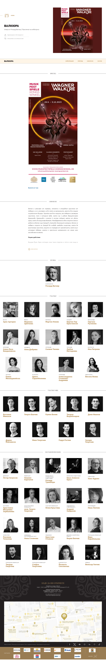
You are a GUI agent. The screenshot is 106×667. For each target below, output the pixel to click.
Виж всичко (34, 249)
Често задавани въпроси (30, 644)
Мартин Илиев (52, 322)
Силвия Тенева (52, 349)
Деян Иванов (94, 414)
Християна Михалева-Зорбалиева (8, 510)
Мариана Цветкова (28, 323)
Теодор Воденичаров (73, 415)
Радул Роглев (65, 440)
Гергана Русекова (92, 323)
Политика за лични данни (18, 644)
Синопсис (90, 61)
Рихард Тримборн (50, 481)
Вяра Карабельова (94, 538)
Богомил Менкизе (7, 415)
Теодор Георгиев (10, 565)
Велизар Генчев (92, 564)
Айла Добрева (30, 349)
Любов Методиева (72, 350)
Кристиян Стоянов (49, 538)
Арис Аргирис (9, 322)
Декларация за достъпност (43, 644)
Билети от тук (33, 188)
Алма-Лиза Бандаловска (9, 350)
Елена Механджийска (13, 378)
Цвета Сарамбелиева (39, 378)
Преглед (80, 61)
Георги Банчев (31, 414)
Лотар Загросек (10, 478)
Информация (70, 61)
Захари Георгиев (89, 441)
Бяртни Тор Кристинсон (72, 323)
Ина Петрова (94, 349)
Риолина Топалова (7, 538)
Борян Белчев (73, 538)
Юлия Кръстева (52, 508)
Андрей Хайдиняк (71, 510)
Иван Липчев (94, 508)
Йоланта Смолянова (64, 565)
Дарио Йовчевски (11, 441)
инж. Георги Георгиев (29, 510)
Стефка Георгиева (37, 565)
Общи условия (7, 644)
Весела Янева (91, 377)
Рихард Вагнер (52, 286)
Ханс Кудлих (93, 478)
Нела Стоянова (31, 538)
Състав (99, 61)
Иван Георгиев (39, 440)
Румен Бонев (51, 414)
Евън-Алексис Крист (73, 479)
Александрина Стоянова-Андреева (65, 378)
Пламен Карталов (28, 479)
